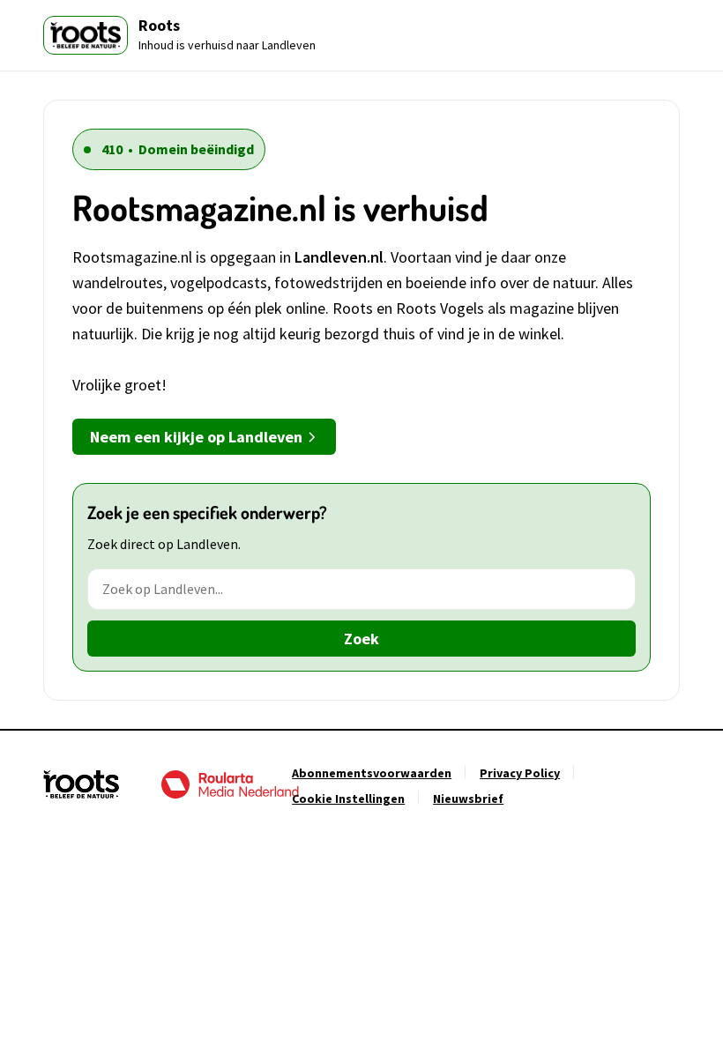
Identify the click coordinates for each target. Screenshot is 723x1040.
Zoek (361, 638)
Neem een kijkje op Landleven (196, 437)
